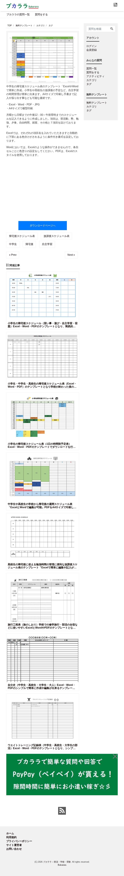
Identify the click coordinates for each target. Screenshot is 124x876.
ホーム (10, 833)
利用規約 (11, 837)
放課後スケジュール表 (56, 236)
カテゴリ (91, 80)
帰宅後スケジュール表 (22, 236)
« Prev (12, 254)
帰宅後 (29, 244)
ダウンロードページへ (43, 225)
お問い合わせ (14, 849)
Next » (71, 254)
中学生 (13, 244)
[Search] (111, 29)
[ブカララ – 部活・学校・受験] (22, 5)
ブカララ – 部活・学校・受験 (57, 862)
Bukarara (62, 865)
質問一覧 (91, 68)
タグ (89, 84)
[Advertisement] (42, 187)
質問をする (41, 14)
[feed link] (62, 811)
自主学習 (47, 244)
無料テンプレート (96, 102)
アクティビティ (95, 76)
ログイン (91, 46)
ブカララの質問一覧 (18, 14)
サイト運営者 (14, 845)
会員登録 (91, 50)
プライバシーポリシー (19, 841)
